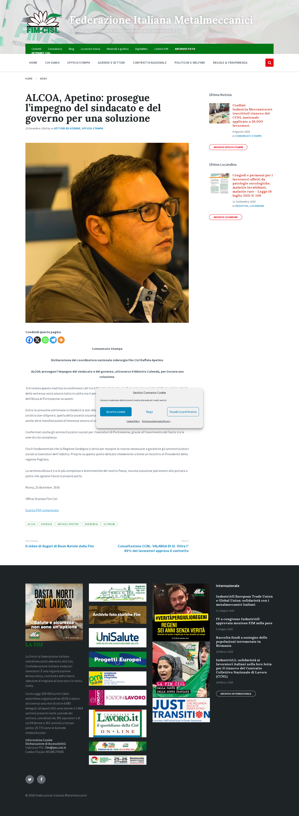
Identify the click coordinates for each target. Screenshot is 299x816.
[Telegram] (53, 340)
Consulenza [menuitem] (55, 49)
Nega (149, 412)
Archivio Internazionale (235, 693)
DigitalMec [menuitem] (141, 49)
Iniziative (241, 206)
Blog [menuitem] (71, 49)
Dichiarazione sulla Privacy (156, 421)
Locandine (257, 206)
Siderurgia (91, 524)
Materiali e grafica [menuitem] (118, 49)
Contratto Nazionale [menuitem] (150, 62)
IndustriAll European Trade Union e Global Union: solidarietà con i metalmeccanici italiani (244, 600)
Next (185, 541)
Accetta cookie (115, 412)
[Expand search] (269, 63)
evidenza (46, 524)
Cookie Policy (133, 421)
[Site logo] (44, 36)
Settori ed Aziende (67, 128)
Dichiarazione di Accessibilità (45, 744)
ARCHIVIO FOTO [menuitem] (185, 49)
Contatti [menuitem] (36, 49)
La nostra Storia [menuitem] (90, 49)
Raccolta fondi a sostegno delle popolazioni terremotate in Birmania (241, 641)
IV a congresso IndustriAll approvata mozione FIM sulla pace (244, 621)
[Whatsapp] (45, 340)
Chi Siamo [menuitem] (52, 62)
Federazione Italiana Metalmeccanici (161, 19)
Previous (31, 541)
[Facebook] (29, 340)
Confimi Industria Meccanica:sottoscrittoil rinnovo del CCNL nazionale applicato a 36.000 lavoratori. (252, 115)
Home (29, 78)
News (43, 78)
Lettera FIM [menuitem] (161, 49)
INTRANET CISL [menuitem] (41, 53)
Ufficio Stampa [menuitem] (78, 62)
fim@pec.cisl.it (55, 747)
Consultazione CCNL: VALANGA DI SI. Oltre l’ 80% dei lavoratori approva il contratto (153, 548)
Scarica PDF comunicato (42, 510)
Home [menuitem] (33, 62)
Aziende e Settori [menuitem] (111, 62)
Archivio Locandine (226, 217)
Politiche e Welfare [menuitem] (190, 62)
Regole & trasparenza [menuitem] (230, 62)
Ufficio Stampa (92, 128)
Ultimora (109, 524)
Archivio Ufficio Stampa (228, 147)
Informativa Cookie (38, 740)
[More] (61, 340)
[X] (37, 340)
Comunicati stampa (248, 136)
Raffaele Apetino (68, 524)
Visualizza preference (183, 412)
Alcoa (31, 524)
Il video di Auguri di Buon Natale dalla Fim (59, 546)
